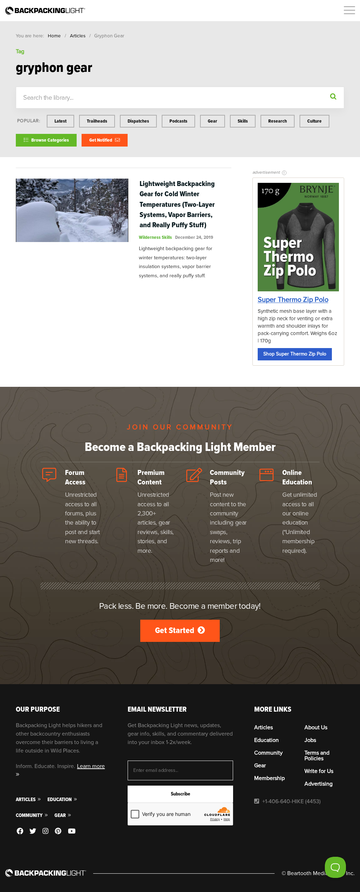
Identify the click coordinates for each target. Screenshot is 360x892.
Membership (269, 778)
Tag (20, 51)
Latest (60, 121)
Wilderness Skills (155, 237)
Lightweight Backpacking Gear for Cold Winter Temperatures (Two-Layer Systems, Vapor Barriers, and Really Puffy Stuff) (177, 204)
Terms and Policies (316, 755)
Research (277, 121)
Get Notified (101, 140)
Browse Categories (49, 140)
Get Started (175, 630)
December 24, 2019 (194, 237)
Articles (77, 36)
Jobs (310, 740)
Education (60, 800)
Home (54, 36)
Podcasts (178, 121)
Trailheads (97, 121)
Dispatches (138, 121)
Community (30, 815)
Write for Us (318, 771)
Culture (314, 121)
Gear (212, 121)
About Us (315, 727)
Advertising (318, 783)
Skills (243, 121)
